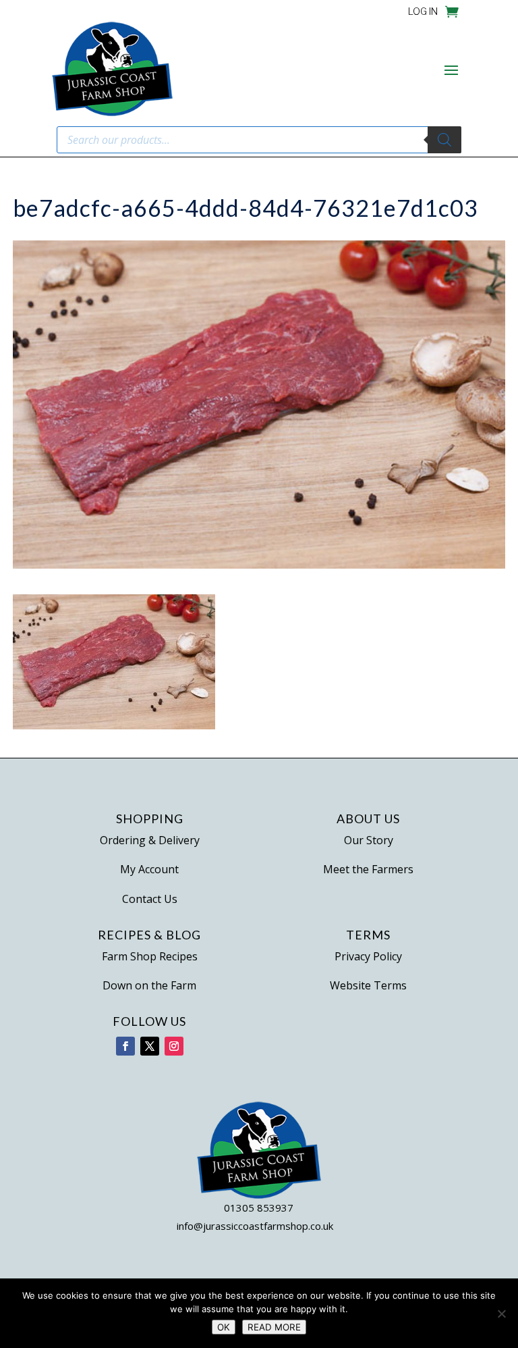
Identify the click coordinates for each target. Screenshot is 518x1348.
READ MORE (274, 1327)
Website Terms (368, 985)
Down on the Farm (149, 985)
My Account (149, 869)
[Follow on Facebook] (125, 1046)
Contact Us (149, 898)
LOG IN (423, 12)
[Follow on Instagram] (174, 1046)
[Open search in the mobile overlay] (259, 139)
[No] (501, 1313)
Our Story (368, 840)
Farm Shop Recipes (150, 956)
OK (223, 1327)
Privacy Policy (368, 956)
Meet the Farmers (368, 869)
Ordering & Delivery (150, 840)
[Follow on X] (149, 1046)
